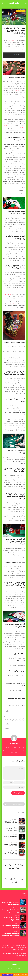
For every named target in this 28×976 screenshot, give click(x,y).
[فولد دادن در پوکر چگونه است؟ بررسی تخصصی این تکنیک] (22, 837)
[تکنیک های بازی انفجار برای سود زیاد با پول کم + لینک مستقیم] (23, 910)
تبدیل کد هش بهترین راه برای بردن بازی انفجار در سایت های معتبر (10, 903)
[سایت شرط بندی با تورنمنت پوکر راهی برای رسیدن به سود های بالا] (22, 852)
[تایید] (5, 804)
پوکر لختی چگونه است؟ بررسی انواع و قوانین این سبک (10, 829)
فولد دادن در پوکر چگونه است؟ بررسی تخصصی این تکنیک (10, 837)
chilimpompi (14, 744)
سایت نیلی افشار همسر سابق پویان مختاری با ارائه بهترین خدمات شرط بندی (10, 934)
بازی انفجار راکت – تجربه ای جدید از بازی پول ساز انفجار (10, 926)
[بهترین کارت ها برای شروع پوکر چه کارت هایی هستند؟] (22, 845)
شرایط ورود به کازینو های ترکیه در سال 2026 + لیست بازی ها (10, 821)
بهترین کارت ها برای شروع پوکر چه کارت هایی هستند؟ (10, 844)
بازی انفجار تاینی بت (11, 880)
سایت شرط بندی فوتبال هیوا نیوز (12, 866)
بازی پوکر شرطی (20, 11)
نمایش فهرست (13, 54)
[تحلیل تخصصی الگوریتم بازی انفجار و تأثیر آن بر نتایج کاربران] (23, 917)
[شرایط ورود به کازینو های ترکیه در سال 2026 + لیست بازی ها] (22, 821)
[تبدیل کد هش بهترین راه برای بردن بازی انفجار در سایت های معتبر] (23, 902)
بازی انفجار (14, 3)
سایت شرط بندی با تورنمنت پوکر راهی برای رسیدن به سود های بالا (10, 853)
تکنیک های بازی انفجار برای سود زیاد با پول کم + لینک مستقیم (10, 911)
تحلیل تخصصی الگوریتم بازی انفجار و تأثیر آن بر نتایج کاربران (11, 919)
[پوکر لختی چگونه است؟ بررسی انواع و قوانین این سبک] (22, 829)
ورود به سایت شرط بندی (7, 974)
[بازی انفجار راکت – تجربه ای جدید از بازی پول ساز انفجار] (23, 925)
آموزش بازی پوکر (12, 303)
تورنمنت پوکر (16, 90)
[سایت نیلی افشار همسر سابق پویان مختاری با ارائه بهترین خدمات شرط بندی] (23, 933)
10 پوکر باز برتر (12, 40)
